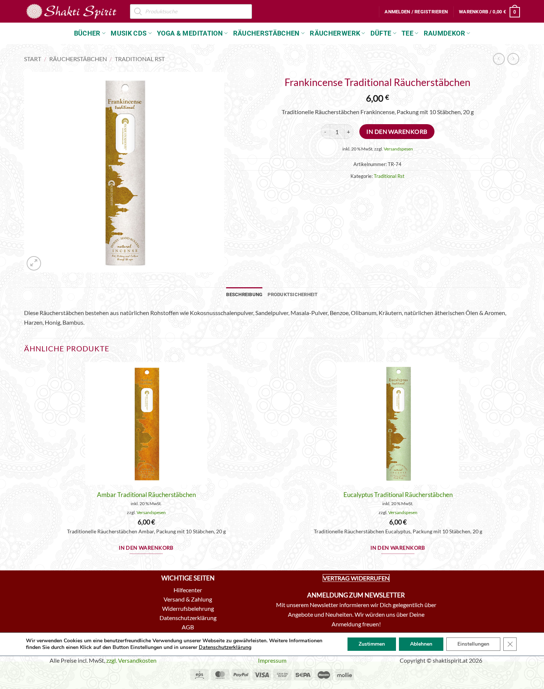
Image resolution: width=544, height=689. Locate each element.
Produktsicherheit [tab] (293, 294)
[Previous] (24, 465)
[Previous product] (513, 58)
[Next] (519, 465)
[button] (416, 12)
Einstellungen (473, 643)
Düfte (381, 33)
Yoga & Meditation (190, 33)
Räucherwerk (335, 33)
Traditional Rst (140, 58)
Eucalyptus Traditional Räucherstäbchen (398, 494)
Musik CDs (129, 33)
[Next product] (498, 58)
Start (32, 58)
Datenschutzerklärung (225, 647)
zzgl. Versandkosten (131, 660)
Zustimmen (372, 643)
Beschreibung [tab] (244, 294)
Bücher (87, 33)
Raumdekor (444, 33)
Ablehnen (421, 643)
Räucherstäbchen (266, 33)
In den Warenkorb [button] (146, 548)
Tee (407, 33)
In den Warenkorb (396, 131)
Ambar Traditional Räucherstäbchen (146, 494)
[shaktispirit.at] (71, 11)
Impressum (272, 660)
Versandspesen (398, 149)
